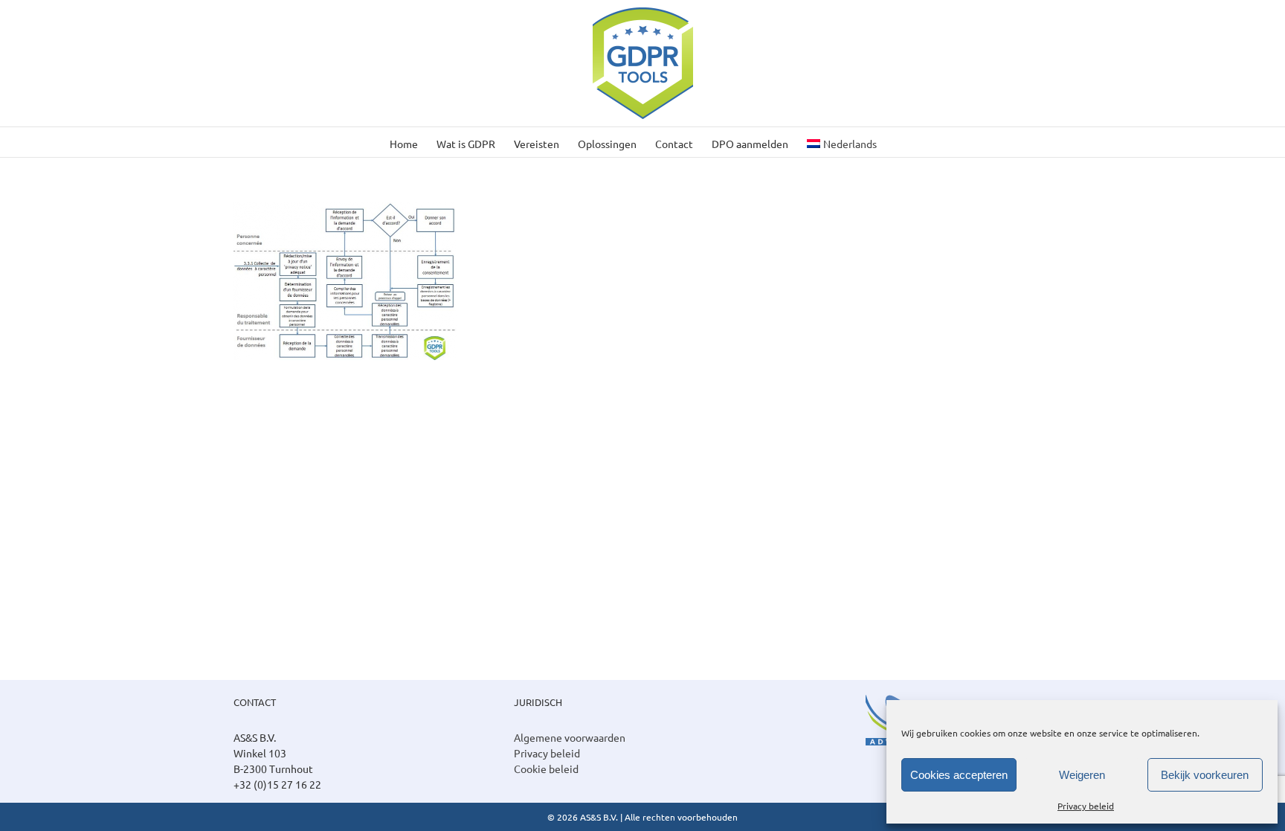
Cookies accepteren (959, 775)
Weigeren (1082, 775)
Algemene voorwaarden (569, 737)
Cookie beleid (546, 768)
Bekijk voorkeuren (1205, 775)
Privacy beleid (1085, 806)
